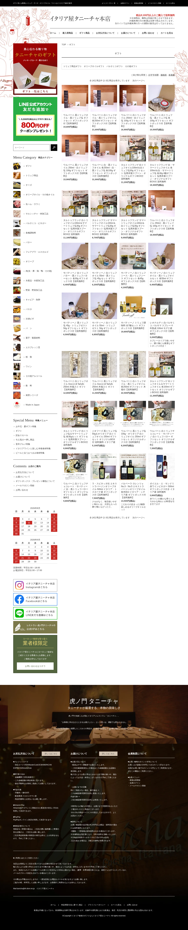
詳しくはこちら (51, 754)
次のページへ (138, 80)
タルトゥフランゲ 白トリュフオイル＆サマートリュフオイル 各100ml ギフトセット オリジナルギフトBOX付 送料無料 (162, 387)
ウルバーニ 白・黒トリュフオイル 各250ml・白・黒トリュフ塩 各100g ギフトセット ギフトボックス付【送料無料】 (104, 170)
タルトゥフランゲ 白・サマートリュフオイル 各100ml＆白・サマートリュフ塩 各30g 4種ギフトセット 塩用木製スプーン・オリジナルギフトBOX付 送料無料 (162, 173)
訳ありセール (22, 435)
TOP (64, 44)
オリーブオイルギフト (94, 66)
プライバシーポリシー (96, 905)
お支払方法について (105, 33)
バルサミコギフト (114, 66)
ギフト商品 (84, 33)
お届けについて (128, 33)
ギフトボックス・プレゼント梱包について (35, 481)
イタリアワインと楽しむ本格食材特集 (33, 448)
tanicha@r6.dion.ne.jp (26, 889)
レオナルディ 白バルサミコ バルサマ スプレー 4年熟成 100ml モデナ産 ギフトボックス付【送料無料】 (162, 328)
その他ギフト (131, 66)
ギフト (72, 44)
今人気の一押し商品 (25, 439)
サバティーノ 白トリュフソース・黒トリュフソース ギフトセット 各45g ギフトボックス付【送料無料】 (133, 278)
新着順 (172, 75)
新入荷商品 (68, 33)
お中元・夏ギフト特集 (26, 426)
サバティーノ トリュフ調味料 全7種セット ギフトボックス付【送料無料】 (133, 325)
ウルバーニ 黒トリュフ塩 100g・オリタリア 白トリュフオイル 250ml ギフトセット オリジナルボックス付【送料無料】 (133, 436)
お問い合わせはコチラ (35, 666)
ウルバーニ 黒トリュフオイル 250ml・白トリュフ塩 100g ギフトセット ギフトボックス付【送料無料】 (75, 170)
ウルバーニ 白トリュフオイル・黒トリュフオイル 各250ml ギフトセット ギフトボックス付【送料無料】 (104, 120)
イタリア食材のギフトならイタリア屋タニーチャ (91, 916)
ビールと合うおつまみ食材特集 (30, 453)
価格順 (164, 75)
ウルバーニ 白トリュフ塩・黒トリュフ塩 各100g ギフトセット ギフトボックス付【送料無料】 (161, 120)
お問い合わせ (148, 33)
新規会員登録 (138, 3)
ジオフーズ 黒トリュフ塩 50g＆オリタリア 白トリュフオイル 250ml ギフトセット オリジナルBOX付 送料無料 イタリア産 (104, 436)
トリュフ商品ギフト (72, 66)
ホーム (53, 33)
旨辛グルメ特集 (23, 444)
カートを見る (170, 3)
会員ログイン (125, 3)
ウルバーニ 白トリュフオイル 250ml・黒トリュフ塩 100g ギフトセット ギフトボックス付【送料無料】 (162, 226)
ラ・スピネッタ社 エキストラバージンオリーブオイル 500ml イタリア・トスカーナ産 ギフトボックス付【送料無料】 (104, 489)
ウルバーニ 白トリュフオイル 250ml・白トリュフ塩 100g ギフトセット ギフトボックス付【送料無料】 (133, 120)
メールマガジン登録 (154, 3)
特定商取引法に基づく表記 (71, 905)
